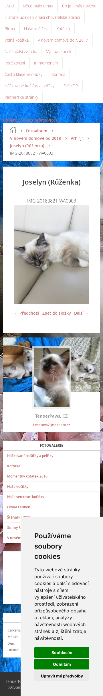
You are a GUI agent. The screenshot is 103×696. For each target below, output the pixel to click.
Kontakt (58, 74)
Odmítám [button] (62, 664)
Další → (81, 313)
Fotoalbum (36, 130)
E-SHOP (71, 85)
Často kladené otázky (23, 74)
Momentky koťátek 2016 (27, 476)
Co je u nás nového (79, 6)
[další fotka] (79, 254)
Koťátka (63, 28)
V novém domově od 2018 (35, 138)
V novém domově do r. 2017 (63, 40)
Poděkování (15, 63)
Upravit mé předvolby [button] (62, 675)
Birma (10, 28)
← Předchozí (26, 313)
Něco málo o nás (38, 6)
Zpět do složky (56, 313)
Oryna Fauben (18, 507)
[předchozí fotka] (23, 254)
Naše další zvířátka (21, 51)
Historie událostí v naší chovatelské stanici (42, 17)
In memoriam (46, 63)
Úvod (9, 6)
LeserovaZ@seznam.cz (51, 424)
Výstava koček (58, 51)
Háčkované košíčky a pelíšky (29, 85)
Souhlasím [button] (62, 652)
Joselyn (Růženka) (27, 145)
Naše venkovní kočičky (25, 496)
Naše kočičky (35, 28)
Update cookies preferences (30, 120)
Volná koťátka (17, 40)
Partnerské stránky (21, 97)
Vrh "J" (77, 138)
